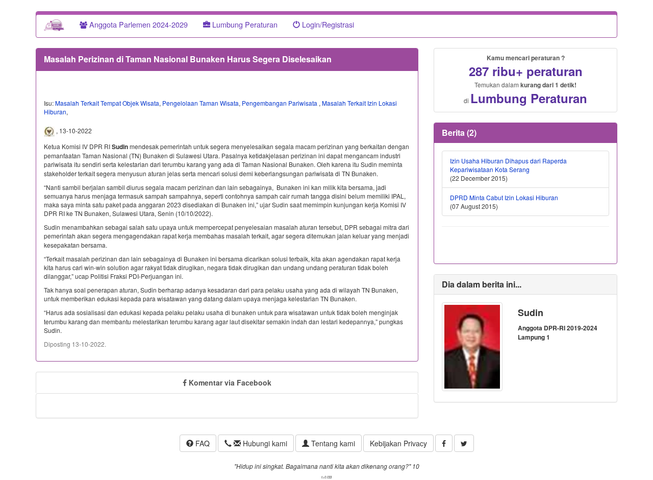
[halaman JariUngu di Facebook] (444, 443)
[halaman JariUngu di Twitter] (464, 443)
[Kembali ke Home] (54, 24)
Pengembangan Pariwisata (280, 103)
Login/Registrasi (327, 24)
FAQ (201, 443)
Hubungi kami (264, 443)
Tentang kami (332, 443)
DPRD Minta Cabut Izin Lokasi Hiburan (504, 197)
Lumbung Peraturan (244, 24)
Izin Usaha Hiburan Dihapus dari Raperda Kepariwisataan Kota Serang (508, 165)
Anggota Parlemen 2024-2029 (137, 24)
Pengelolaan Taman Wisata (200, 103)
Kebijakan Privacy (398, 443)
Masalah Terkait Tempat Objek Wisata (107, 103)
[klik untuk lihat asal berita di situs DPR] (50, 130)
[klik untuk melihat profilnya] (472, 345)
